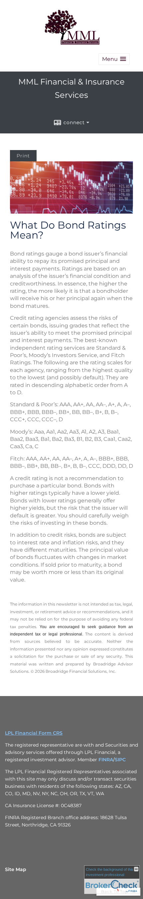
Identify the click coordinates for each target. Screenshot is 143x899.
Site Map (15, 869)
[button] (114, 59)
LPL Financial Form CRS (34, 733)
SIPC (120, 760)
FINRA (105, 760)
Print (23, 156)
